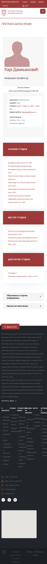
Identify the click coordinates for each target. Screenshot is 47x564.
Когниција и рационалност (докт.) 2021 (23, 276)
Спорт (21, 440)
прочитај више (8, 401)
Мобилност (30, 459)
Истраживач (38, 418)
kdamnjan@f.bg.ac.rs (29, 112)
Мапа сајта (39, 552)
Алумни (6, 464)
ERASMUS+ (31, 442)
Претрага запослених (16, 24)
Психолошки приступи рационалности (22, 238)
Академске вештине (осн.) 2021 (20, 163)
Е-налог (25, 2)
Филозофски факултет (10, 2)
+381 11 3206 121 (23, 106)
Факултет (22, 417)
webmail (40, 2)
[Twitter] (9, 500)
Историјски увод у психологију (19, 166)
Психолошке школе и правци (19, 196)
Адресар (6, 460)
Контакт (5, 6)
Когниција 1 (12, 273)
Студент (37, 415)
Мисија (5, 430)
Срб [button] (26, 6)
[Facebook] (3, 500)
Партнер (37, 422)
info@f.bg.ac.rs (10, 494)
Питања (30, 552)
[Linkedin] (15, 500)
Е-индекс (33, 2)
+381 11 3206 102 (11, 477)
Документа (7, 457)
